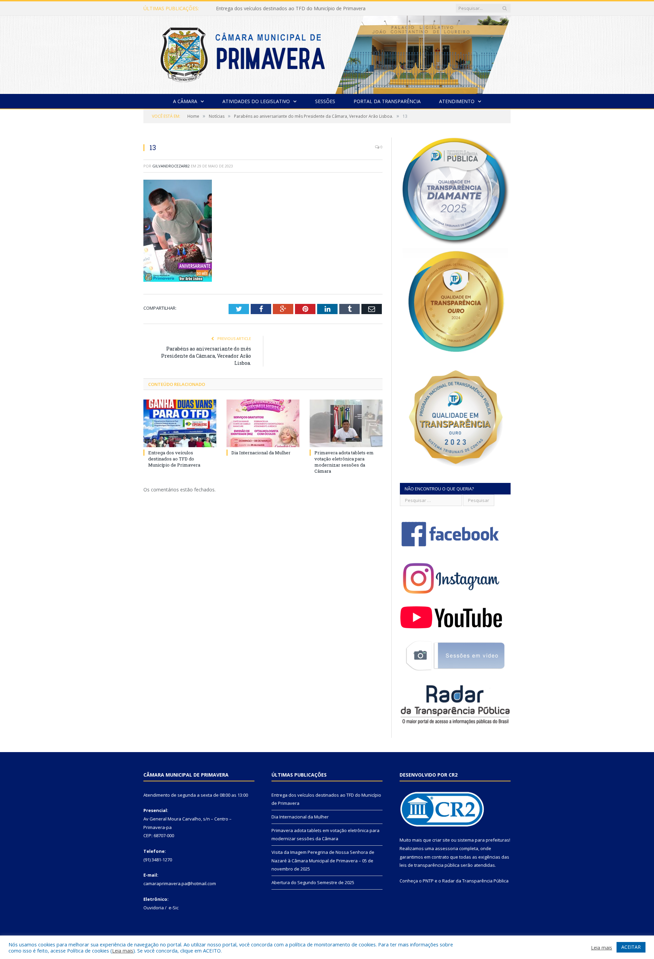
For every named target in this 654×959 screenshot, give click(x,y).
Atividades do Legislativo (256, 101)
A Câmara (185, 101)
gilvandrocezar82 (171, 165)
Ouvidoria (153, 908)
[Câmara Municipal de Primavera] (327, 53)
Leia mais (122, 950)
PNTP (428, 881)
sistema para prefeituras (483, 840)
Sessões (325, 101)
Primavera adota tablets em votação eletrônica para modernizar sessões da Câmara (344, 462)
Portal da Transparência (387, 101)
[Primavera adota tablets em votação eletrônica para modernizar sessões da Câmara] (346, 423)
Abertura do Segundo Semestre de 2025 (312, 882)
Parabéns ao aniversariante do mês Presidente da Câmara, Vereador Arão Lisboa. (206, 355)
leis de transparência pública (430, 865)
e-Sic (173, 908)
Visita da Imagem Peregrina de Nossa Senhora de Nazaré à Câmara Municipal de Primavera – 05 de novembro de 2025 (322, 860)
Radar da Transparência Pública (475, 881)
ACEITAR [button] (631, 947)
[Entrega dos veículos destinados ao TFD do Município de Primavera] (179, 423)
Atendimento (456, 101)
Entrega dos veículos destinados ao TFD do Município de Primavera (174, 459)
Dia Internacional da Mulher (246, 8)
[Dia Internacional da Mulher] (263, 423)
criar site (441, 840)
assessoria (446, 848)
